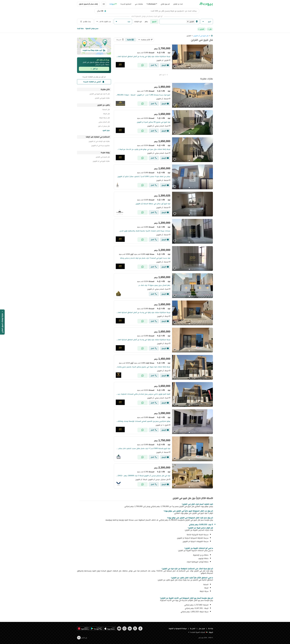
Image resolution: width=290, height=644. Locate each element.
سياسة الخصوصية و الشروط (178, 628)
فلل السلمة (106, 110)
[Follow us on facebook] (140, 628)
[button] (206, 21)
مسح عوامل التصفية (92, 28)
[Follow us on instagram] (124, 628)
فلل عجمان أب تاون (104, 126)
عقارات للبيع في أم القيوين (101, 161)
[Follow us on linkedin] (130, 628)
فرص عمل (202, 628)
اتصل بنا (192, 628)
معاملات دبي (139, 4)
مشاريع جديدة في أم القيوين (100, 146)
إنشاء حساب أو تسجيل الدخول (88, 4)
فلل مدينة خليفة (104, 118)
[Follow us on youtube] (119, 628)
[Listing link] (163, 57)
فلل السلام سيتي (104, 122)
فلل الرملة (106, 114)
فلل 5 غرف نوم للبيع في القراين (99, 94)
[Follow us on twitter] (135, 628)
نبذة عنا (210, 628)
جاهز (146, 21)
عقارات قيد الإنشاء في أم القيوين (99, 142)
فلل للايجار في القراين (103, 157)
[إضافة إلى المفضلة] (174, 66)
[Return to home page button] (206, 4)
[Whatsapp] (142, 65)
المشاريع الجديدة (126, 4)
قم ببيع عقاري (165, 4)
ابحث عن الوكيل (178, 4)
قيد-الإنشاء (138, 21)
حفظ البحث (80, 28)
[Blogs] (113, 4)
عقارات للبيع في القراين (102, 98)
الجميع (154, 21)
